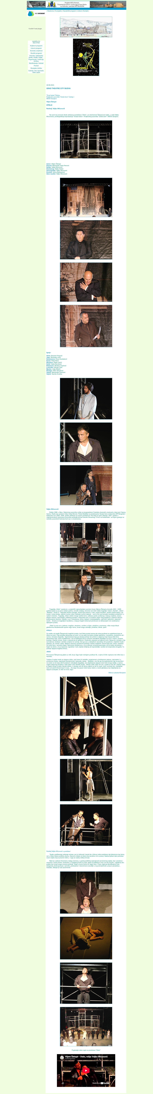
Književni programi (36, 46)
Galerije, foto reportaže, (36, 71)
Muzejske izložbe (36, 68)
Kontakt (85, 11)
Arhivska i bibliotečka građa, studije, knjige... (36, 56)
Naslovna (51, 11)
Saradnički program (69, 11)
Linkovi (79, 11)
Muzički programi (36, 53)
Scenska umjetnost (36, 51)
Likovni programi (36, 48)
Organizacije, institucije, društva (36, 60)
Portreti (36, 66)
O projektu (58, 11)
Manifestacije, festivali (36, 63)
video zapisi (36, 72)
